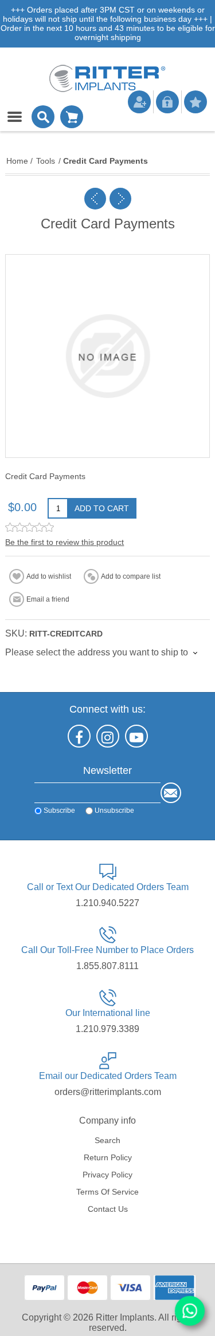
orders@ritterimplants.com (107, 1092)
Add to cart (102, 508)
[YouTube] (136, 736)
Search (107, 1140)
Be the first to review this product (64, 542)
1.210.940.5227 (107, 903)
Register (139, 101)
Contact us (108, 1209)
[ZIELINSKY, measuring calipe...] (95, 199)
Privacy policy (107, 1174)
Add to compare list (131, 576)
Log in (167, 101)
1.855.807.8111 (107, 966)
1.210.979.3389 (107, 1029)
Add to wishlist (48, 576)
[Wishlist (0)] (195, 101)
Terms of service (107, 1191)
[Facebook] (79, 736)
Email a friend (47, 599)
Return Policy (108, 1157)
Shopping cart (71, 116)
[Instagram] (107, 736)
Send (171, 792)
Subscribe (59, 811)
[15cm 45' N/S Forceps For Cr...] (120, 199)
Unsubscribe (114, 811)
